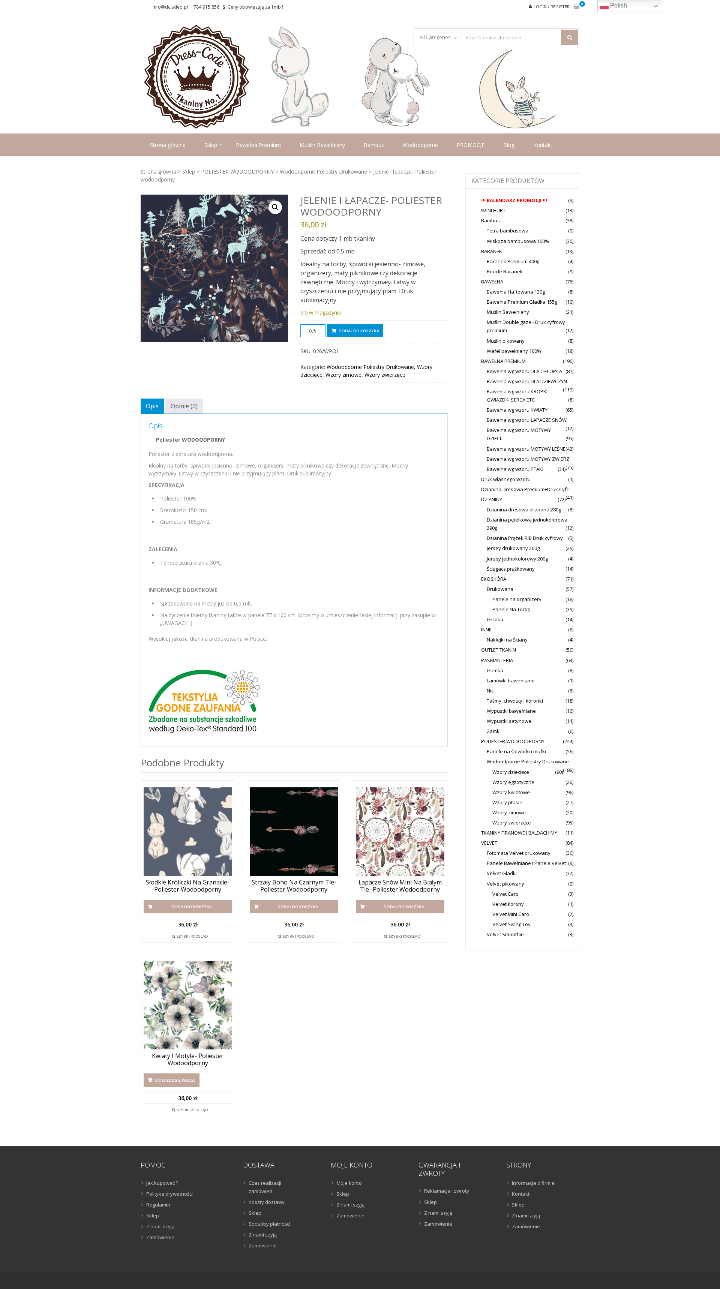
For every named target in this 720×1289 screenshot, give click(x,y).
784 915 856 (206, 7)
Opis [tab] (152, 406)
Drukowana (500, 589)
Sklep (210, 144)
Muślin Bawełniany (322, 144)
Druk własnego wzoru (506, 479)
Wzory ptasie (507, 802)
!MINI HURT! (494, 210)
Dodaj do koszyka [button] (191, 906)
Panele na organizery (517, 599)
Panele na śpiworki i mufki (516, 751)
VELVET (489, 842)
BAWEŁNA (492, 281)
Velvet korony (508, 904)
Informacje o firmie (533, 1183)
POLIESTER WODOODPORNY (237, 171)
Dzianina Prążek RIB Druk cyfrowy (525, 538)
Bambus (374, 144)
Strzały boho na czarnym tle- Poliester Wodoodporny (294, 886)
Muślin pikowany (506, 340)
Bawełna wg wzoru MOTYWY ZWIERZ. (528, 459)
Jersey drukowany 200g (513, 548)
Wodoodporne (420, 144)
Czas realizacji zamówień (265, 1187)
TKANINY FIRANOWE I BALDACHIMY (519, 832)
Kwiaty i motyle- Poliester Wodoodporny (188, 1059)
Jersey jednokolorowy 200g (517, 558)
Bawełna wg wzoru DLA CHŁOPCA (524, 371)
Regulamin (158, 1204)
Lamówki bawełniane (511, 680)
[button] (275, 207)
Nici (491, 690)
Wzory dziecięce (510, 772)
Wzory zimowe (344, 374)
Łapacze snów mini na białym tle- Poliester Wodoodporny (400, 886)
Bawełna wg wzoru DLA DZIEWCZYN (527, 381)
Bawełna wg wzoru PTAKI (515, 469)
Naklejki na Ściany (507, 639)
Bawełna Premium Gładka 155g (522, 301)
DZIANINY (491, 499)
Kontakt (542, 144)
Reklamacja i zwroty (446, 1190)
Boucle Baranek (505, 271)
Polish (618, 5)
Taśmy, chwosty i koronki (515, 700)
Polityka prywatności (169, 1193)
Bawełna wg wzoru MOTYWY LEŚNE (526, 448)
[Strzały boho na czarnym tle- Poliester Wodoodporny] (294, 831)
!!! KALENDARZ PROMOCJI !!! (514, 200)
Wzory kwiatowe (511, 792)
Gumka (495, 670)
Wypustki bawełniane (511, 710)
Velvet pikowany (505, 883)
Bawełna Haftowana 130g (516, 291)
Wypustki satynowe (509, 721)
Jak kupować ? (162, 1183)
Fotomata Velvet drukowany (518, 853)
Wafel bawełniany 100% (514, 351)
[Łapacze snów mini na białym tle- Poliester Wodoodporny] (400, 831)
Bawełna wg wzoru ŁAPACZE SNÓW (527, 420)
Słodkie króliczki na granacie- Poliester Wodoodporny (188, 886)
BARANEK (491, 251)
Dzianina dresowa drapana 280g (524, 509)
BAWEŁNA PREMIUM (503, 361)
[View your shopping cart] (576, 7)
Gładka (495, 619)
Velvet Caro (505, 893)
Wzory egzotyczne (513, 782)
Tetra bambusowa (507, 230)
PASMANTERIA (497, 660)
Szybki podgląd (192, 936)
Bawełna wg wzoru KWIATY (517, 409)
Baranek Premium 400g (513, 261)
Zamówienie (160, 1237)
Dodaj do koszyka (359, 330)
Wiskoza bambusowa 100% (518, 241)
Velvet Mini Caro (510, 914)
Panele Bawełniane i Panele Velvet (526, 863)
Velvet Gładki (502, 873)
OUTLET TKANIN (498, 649)
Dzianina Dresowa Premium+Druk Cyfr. (525, 489)
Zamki (494, 731)
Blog (508, 144)
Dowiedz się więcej (175, 1080)
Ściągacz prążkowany (511, 568)
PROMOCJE (470, 144)
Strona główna (168, 144)
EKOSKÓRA (493, 579)
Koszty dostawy (267, 1202)
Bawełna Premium (258, 144)
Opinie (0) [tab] (184, 406)
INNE (486, 629)
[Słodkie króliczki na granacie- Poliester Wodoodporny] (188, 831)
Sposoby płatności (269, 1223)
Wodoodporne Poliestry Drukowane (323, 171)
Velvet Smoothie (505, 934)
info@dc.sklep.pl (170, 7)
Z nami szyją (160, 1226)
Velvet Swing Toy (511, 924)
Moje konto (349, 1183)
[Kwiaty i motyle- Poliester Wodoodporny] (188, 1005)
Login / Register (552, 6)
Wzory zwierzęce (384, 374)
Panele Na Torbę (511, 609)
